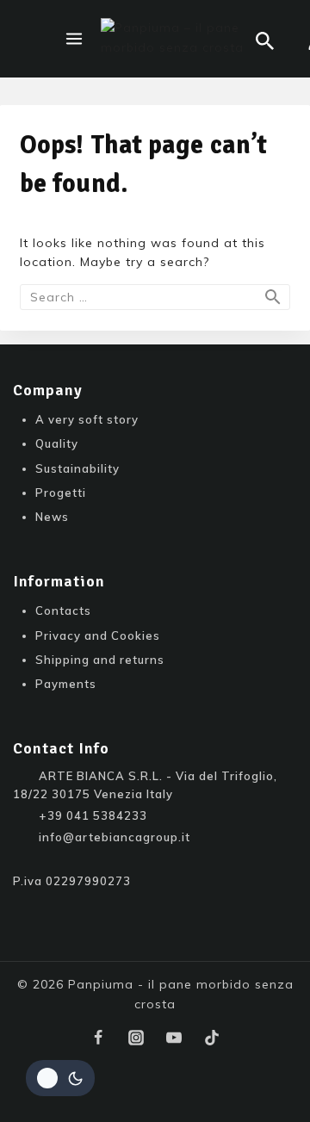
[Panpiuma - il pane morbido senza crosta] (178, 38)
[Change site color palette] (60, 1078)
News (52, 517)
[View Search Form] (265, 41)
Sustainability (77, 468)
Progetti (60, 492)
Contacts (63, 610)
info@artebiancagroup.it (114, 837)
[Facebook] (98, 1037)
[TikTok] (211, 1037)
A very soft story (87, 419)
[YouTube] (173, 1037)
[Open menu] (74, 38)
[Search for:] (155, 297)
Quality (56, 443)
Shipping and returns (99, 659)
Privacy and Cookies (97, 635)
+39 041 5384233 (93, 815)
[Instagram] (136, 1037)
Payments (65, 684)
